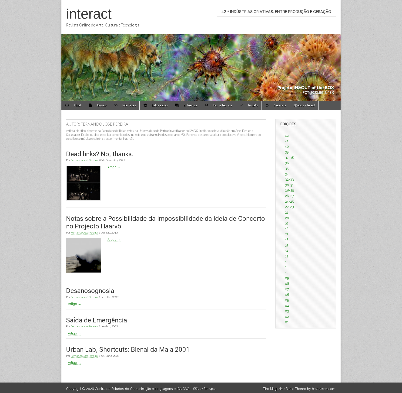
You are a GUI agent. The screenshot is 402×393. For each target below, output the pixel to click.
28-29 (289, 190)
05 (287, 300)
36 (287, 163)
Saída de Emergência (96, 320)
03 (287, 311)
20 (287, 218)
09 (287, 278)
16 (286, 240)
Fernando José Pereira (84, 160)
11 (286, 267)
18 (286, 229)
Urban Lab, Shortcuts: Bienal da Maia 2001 (128, 349)
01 (286, 322)
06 (287, 294)
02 (287, 316)
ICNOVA (183, 389)
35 (286, 168)
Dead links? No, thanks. (100, 154)
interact (89, 14)
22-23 (289, 207)
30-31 (289, 185)
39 (287, 152)
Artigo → (114, 167)
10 (286, 273)
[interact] (201, 50)
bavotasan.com (323, 389)
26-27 (289, 196)
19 (286, 223)
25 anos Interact (304, 105)
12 (286, 262)
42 (287, 135)
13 (286, 256)
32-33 (289, 179)
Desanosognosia (90, 291)
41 (286, 141)
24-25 (289, 201)
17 (286, 234)
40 (287, 146)
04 (287, 306)
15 (286, 245)
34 (287, 174)
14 (286, 251)
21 (286, 212)
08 (287, 284)
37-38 (289, 157)
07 (287, 289)
